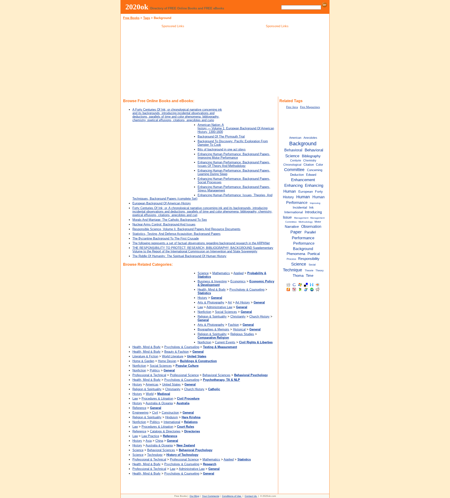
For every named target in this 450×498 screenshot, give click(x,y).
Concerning (314, 170)
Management (301, 218)
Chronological (292, 164)
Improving (315, 203)
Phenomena (296, 254)
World (150, 394)
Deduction (297, 174)
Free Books (131, 18)
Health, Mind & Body (212, 289)
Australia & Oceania (159, 403)
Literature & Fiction (145, 356)
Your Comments (210, 496)
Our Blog (194, 496)
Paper (296, 232)
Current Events (225, 342)
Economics (238, 281)
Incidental (300, 207)
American (295, 137)
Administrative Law (219, 307)
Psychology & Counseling (246, 289)
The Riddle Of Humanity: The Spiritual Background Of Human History (179, 256)
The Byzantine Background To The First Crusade (165, 238)
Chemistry (309, 160)
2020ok (136, 7)
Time (309, 275)
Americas (152, 384)
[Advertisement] (173, 63)
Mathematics (221, 273)
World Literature (172, 356)
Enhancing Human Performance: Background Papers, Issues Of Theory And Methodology (234, 164)
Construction (170, 412)
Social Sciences (226, 312)
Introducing (313, 212)
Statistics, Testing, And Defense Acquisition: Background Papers (176, 234)
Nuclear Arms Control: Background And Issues (163, 224)
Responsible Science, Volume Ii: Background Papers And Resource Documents (186, 229)
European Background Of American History (161, 203)
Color (319, 164)
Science (203, 273)
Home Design (167, 361)
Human (303, 197)
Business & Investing (212, 281)
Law (200, 307)
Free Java (292, 107)
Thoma (298, 275)
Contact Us (251, 496)
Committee (294, 169)
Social (312, 264)
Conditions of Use (231, 496)
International (172, 422)
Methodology (306, 222)
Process (291, 259)
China (159, 440)
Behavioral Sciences (216, 375)
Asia (149, 440)
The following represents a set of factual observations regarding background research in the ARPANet (201, 243)
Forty (319, 191)
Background (302, 143)
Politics (155, 370)
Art (230, 302)
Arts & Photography (211, 302)
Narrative (292, 226)
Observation (311, 226)
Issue (287, 217)
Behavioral (293, 150)
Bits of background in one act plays (222, 149)
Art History (242, 302)
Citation (309, 164)
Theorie (309, 270)
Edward (311, 174)
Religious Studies (242, 334)
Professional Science (184, 375)
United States (171, 384)
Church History (259, 316)
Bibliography (311, 156)
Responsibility (308, 259)
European (305, 191)
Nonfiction (204, 312)
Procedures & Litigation (157, 398)
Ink (311, 207)
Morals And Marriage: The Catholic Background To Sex (169, 219)
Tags (146, 18)
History (202, 298)
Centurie (295, 160)
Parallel (310, 232)
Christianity (238, 316)
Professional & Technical (149, 375)
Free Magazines (310, 107)
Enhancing (293, 185)
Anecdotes (310, 137)
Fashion (233, 324)
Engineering (140, 412)
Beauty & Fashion (176, 351)
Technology (155, 455)
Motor (318, 221)
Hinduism (171, 417)
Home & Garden (143, 361)
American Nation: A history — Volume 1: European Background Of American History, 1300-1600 (236, 128)
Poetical (314, 254)
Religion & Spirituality (212, 316)
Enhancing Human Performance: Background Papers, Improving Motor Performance (234, 155)
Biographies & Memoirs (213, 329)
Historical (239, 329)
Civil (155, 412)
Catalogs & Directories (165, 431)
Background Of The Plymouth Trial (221, 136)
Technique (292, 270)
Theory (319, 270)
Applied (238, 273)
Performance (303, 238)
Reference (139, 408)
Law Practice (150, 436)
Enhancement (303, 179)
